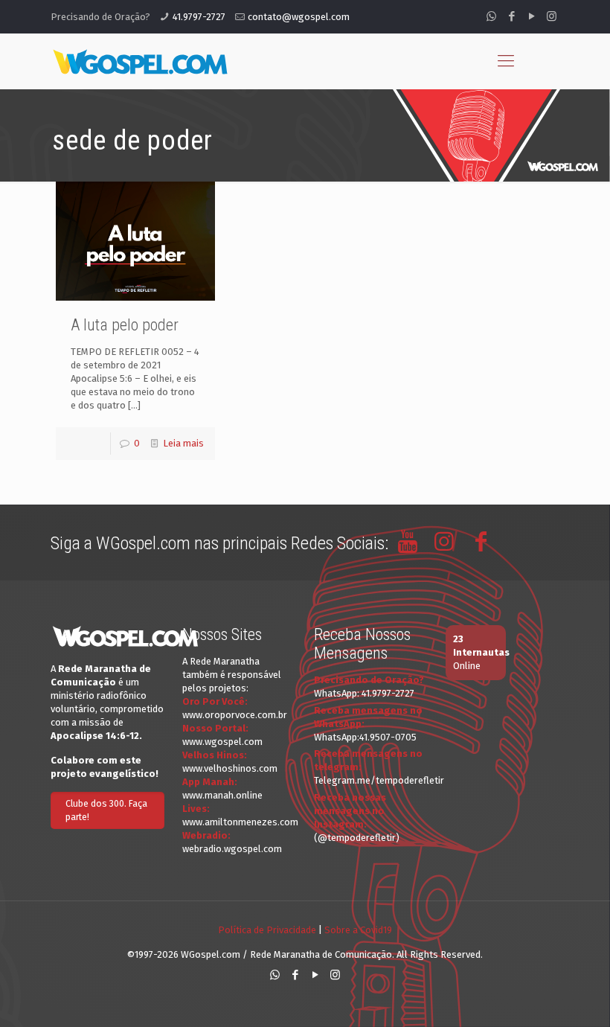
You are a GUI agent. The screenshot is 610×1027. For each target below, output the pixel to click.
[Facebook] (511, 16)
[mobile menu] (505, 61)
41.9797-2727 (199, 16)
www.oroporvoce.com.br (234, 714)
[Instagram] (551, 16)
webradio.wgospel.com (232, 848)
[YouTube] (531, 16)
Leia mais (183, 443)
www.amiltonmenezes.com (240, 822)
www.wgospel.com (222, 741)
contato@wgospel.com (299, 16)
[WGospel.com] (140, 61)
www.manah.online (222, 795)
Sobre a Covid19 (358, 929)
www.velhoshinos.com (229, 768)
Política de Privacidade (267, 929)
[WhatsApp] (491, 16)
